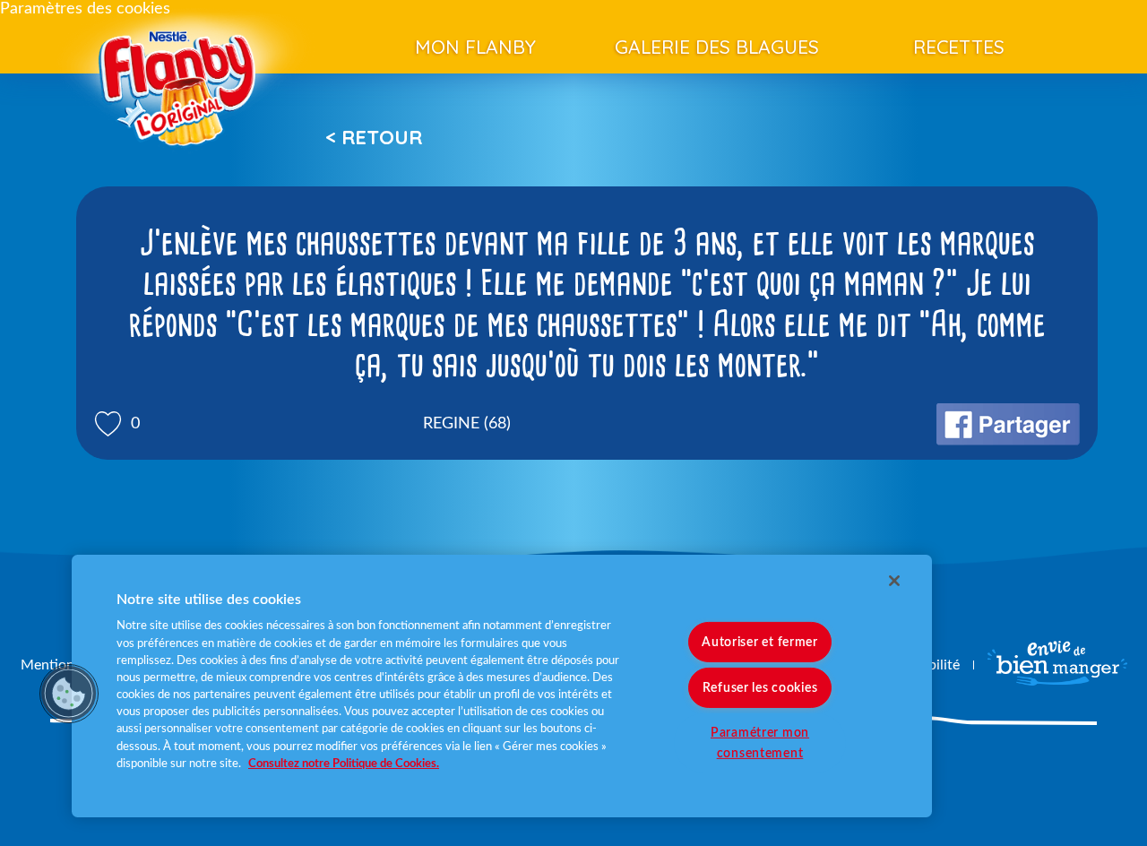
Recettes (959, 46)
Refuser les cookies (760, 688)
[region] (502, 686)
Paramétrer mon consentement (760, 743)
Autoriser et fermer (760, 642)
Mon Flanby (475, 46)
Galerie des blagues (717, 46)
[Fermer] (894, 580)
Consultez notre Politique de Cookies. (343, 763)
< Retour (373, 137)
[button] (69, 693)
